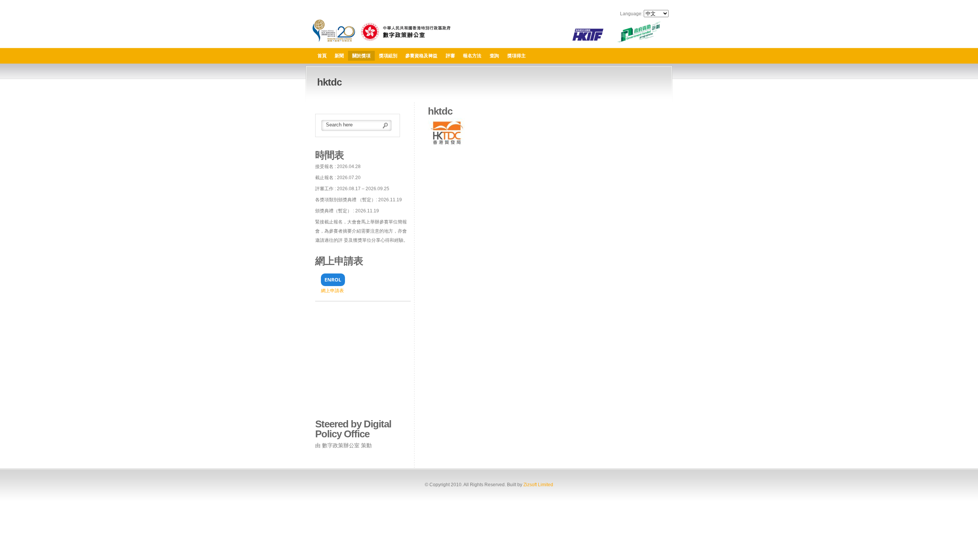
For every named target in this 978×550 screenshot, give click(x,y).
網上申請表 (332, 290)
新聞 (339, 55)
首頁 (322, 55)
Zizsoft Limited (538, 484)
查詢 (494, 55)
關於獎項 (361, 55)
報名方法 (472, 55)
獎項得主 (516, 55)
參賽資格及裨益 (421, 55)
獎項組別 (388, 55)
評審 (450, 55)
